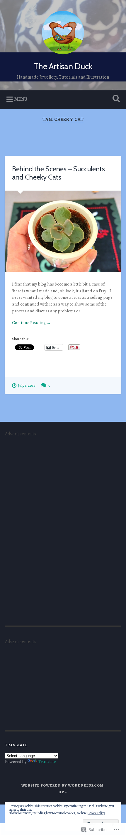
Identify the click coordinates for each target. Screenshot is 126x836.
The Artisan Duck (63, 66)
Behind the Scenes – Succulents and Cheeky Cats (58, 173)
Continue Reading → (31, 323)
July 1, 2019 (26, 385)
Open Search (115, 99)
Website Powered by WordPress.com (62, 785)
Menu (20, 99)
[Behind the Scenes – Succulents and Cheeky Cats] (63, 231)
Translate (47, 761)
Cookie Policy (96, 813)
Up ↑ (63, 791)
